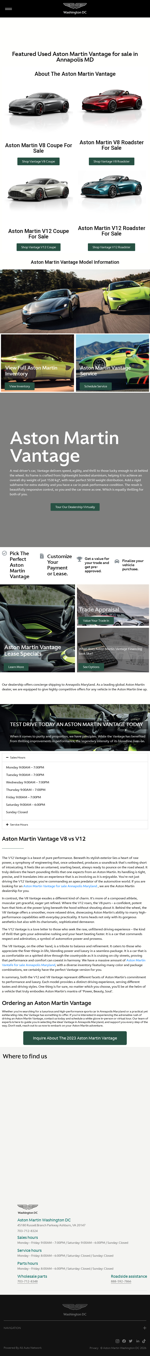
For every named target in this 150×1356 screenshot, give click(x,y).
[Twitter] (130, 1340)
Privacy (94, 1348)
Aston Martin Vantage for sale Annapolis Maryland (60, 886)
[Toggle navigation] (8, 8)
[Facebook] (124, 1340)
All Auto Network (31, 1348)
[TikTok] (144, 1340)
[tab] (75, 757)
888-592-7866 (121, 1281)
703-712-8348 (27, 1281)
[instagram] (117, 1340)
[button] (38, 161)
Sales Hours (17, 757)
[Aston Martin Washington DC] (75, 8)
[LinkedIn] (137, 1340)
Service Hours (19, 824)
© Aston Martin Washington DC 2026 (123, 1348)
